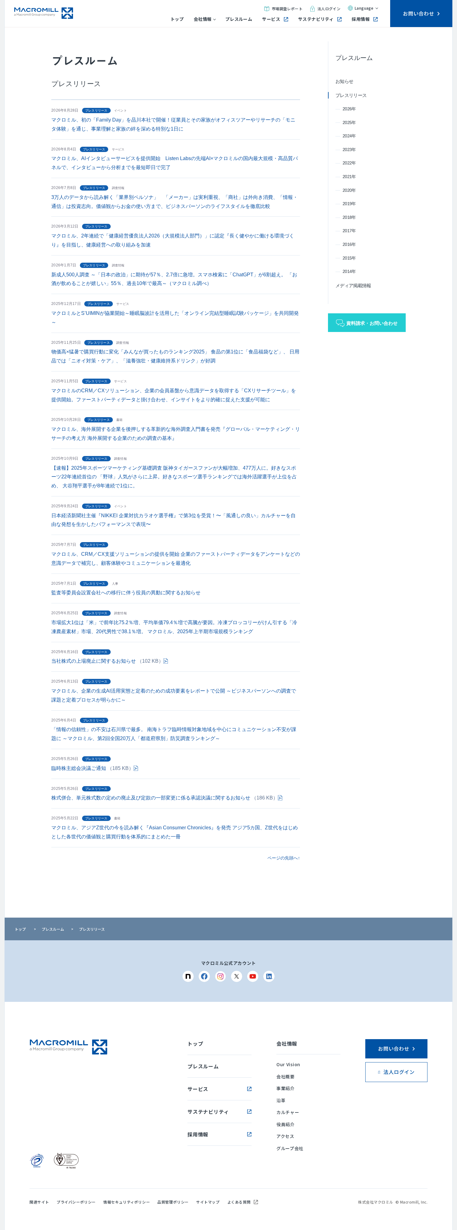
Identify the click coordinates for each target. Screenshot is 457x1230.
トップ (177, 19)
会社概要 (285, 1076)
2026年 (349, 108)
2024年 (349, 135)
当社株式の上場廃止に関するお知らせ (107, 661)
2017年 (349, 230)
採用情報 (361, 19)
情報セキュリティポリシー (126, 1202)
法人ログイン (328, 8)
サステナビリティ (316, 19)
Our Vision (288, 1064)
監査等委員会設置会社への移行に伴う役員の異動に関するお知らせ (126, 592)
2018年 (349, 217)
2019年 (349, 203)
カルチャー (287, 1112)
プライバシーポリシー (76, 1202)
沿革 (280, 1100)
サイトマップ (208, 1202)
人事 (115, 583)
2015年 (349, 258)
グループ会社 (289, 1148)
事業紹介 (285, 1088)
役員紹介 (285, 1124)
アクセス (285, 1136)
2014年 (349, 271)
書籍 (119, 420)
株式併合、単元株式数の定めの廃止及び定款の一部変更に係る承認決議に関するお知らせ (164, 797)
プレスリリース (351, 95)
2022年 (349, 162)
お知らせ (344, 81)
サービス (271, 19)
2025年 (349, 122)
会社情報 (203, 19)
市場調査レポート (287, 8)
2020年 (349, 190)
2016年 (349, 244)
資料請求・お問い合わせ (372, 323)
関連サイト (39, 1202)
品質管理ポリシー (173, 1202)
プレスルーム (238, 19)
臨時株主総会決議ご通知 (92, 768)
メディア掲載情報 (353, 285)
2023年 (349, 149)
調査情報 (118, 188)
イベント (120, 110)
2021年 (349, 176)
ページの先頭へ (282, 857)
